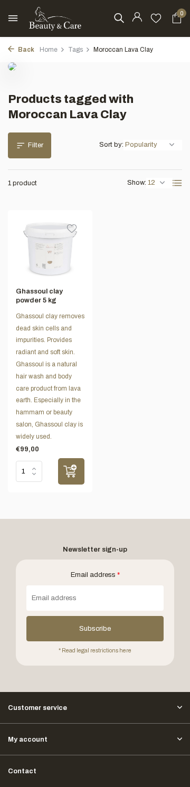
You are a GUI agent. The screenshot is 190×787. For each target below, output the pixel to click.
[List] (177, 183)
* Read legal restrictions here (95, 650)
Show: (136, 182)
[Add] (71, 471)
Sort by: (111, 144)
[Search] (119, 18)
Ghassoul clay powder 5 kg (39, 296)
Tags (75, 49)
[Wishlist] (156, 18)
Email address (95, 575)
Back (25, 49)
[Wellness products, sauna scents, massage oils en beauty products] (55, 18)
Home (49, 49)
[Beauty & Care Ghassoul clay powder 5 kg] (50, 248)
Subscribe (95, 628)
